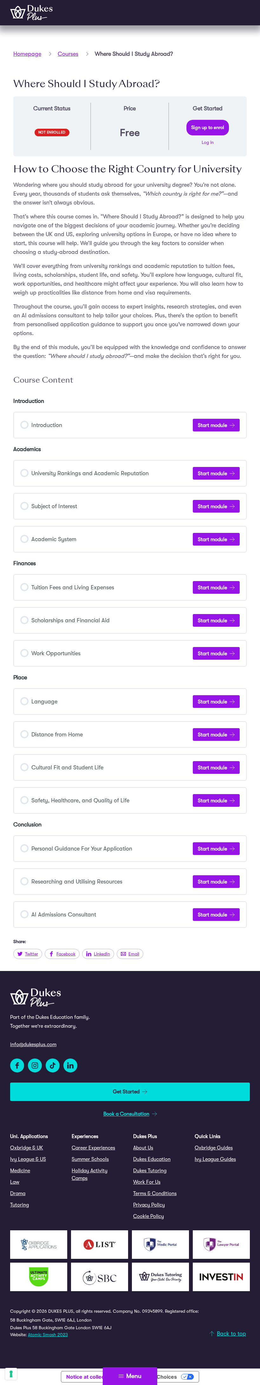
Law (14, 1182)
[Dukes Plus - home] (31, 12)
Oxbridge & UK (26, 1148)
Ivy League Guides (215, 1159)
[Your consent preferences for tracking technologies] (11, 1374)
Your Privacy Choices (150, 1377)
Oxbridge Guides (214, 1148)
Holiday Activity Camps (89, 1174)
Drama (17, 1193)
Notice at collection (90, 1377)
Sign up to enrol (207, 127)
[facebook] (17, 1065)
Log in (208, 142)
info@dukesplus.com (33, 1044)
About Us (143, 1148)
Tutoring (19, 1205)
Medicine (20, 1171)
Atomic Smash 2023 (48, 1334)
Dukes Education (152, 1159)
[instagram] (35, 1065)
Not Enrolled (52, 132)
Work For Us (146, 1182)
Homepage (27, 54)
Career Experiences (93, 1148)
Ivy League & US (28, 1159)
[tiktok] (53, 1065)
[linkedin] (70, 1065)
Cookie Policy (148, 1216)
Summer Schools (90, 1159)
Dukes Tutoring (149, 1171)
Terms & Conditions (155, 1193)
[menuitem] (37, 1148)
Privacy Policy (149, 1205)
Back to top (231, 1333)
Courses (68, 54)
